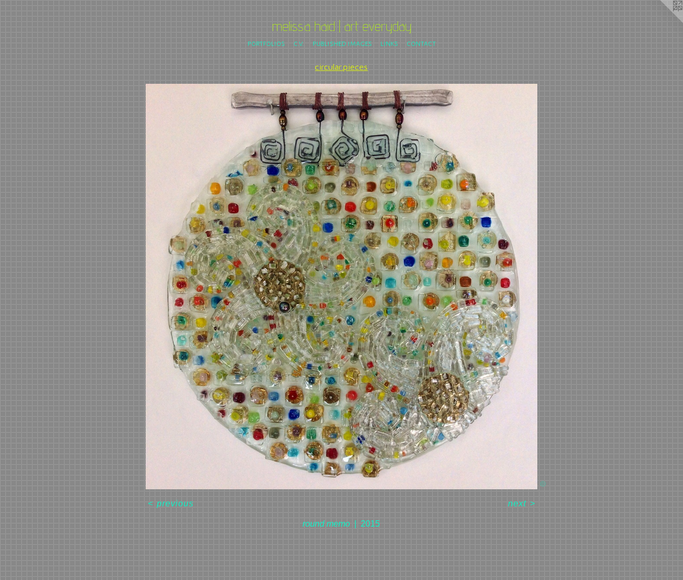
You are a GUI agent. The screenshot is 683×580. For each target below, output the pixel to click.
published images (342, 43)
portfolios (266, 43)
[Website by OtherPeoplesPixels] (661, 21)
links (389, 43)
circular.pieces (341, 66)
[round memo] (341, 287)
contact (421, 43)
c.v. (298, 43)
